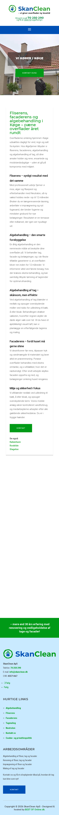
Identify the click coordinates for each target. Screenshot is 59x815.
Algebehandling (13, 708)
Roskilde (14, 445)
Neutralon (10, 728)
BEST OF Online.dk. (35, 809)
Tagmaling (11, 723)
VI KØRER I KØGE (29, 58)
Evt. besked (17, 510)
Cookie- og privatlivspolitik (19, 738)
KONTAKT (21, 428)
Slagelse (14, 449)
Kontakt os (11, 733)
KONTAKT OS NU (29, 73)
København (15, 442)
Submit (29, 514)
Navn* (17, 488)
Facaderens (11, 718)
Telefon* (17, 491)
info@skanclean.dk (18, 672)
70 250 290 (36, 18)
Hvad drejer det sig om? (29, 495)
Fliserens (10, 713)
